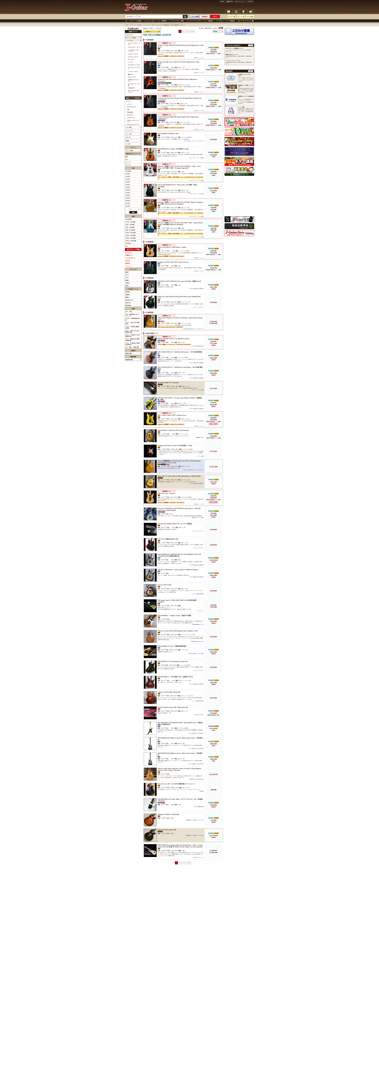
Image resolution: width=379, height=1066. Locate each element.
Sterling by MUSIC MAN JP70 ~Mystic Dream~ (173, 262)
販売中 (127, 272)
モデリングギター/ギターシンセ (133, 91)
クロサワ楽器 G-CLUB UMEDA (196, 733)
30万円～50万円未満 (130, 238)
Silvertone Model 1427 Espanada (168, 382)
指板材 (127, 140)
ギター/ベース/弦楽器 (136, 25)
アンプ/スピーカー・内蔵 (133, 84)
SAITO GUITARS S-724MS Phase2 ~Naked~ (172, 247)
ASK (126, 246)
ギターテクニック (239, 1)
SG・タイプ (131, 59)
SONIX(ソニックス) (199, 57)
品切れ (127, 285)
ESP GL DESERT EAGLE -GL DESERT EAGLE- (174, 339)
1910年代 (127, 176)
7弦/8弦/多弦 (130, 112)
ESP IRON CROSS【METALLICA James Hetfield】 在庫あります (179, 281)
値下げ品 (127, 260)
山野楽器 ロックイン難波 (197, 517)
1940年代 (127, 184)
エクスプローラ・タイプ (134, 64)
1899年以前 (128, 171)
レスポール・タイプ (133, 56)
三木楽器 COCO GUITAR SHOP (196, 779)
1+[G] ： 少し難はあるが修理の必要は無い (132, 343)
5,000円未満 (128, 219)
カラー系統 (128, 127)
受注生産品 (128, 305)
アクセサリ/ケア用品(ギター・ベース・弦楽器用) (272, 21)
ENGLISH (250, 1)
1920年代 (127, 179)
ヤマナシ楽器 (200, 456)
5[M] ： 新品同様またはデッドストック (132, 315)
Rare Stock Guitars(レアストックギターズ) (193, 328)
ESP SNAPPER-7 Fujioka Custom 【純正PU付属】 (175, 615)
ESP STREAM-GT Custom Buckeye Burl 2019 (173, 661)
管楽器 (331, 21)
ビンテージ (128, 162)
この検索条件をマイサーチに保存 (152, 31)
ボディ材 (128, 137)
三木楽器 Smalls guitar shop (197, 641)
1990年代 (127, 198)
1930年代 (127, 181)
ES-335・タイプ (132, 77)
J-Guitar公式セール (130, 257)
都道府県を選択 (129, 359)
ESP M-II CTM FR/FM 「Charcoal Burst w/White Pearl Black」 (178, 569)
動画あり (127, 297)
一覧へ (250, 45)
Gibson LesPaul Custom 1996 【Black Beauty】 (173, 707)
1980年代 (127, 195)
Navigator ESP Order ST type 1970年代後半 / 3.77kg (175, 445)
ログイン (251, 15)
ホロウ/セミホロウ (131, 106)
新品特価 (127, 263)
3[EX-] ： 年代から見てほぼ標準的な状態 (132, 331)
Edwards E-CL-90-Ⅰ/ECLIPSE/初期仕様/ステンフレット (176, 784)
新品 (126, 156)
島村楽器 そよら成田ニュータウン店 (195, 820)
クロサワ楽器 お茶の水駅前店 (196, 288)
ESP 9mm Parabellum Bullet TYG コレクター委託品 (175, 524)
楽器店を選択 (128, 353)
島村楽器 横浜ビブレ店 (198, 624)
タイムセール (128, 252)
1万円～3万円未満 (129, 224)
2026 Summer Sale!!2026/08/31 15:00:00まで (170, 327)
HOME (222, 1)
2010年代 (127, 203)
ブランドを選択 (129, 150)
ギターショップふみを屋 (198, 389)
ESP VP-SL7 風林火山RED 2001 (168, 539)
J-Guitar (136, 13)
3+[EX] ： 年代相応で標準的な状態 (132, 327)
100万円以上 (128, 243)
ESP (145, 35)
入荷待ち (127, 283)
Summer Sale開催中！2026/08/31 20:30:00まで (171, 56)
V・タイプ (130, 62)
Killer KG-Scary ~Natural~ (166, 493)
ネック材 (128, 144)
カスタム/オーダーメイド (133, 124)
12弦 (128, 109)
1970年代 (127, 192)
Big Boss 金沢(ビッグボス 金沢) (196, 653)
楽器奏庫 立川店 (200, 437)
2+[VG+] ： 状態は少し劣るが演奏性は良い (132, 335)
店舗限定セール (129, 255)
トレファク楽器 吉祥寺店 (197, 593)
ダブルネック (130, 115)
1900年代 (127, 173)
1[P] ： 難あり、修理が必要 (132, 347)
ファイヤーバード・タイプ (134, 68)
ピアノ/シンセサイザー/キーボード (316, 21)
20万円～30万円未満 (130, 235)
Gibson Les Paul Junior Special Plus (169, 692)
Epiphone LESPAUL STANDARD (168, 814)
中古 (126, 159)
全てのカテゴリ (129, 34)
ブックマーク (236, 15)
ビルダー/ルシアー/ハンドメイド (133, 121)
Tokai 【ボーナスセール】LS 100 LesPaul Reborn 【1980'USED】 (179, 476)
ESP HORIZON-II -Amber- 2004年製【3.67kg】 (173, 149)
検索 (133, 212)
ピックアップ (129, 130)
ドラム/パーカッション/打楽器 (296, 21)
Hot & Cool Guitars (199, 714)
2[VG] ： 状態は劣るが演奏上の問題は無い (132, 339)
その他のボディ (132, 88)
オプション (128, 101)
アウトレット (128, 266)
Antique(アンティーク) (198, 857)
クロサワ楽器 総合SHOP (198, 346)
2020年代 (127, 206)
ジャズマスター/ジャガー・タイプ (133, 50)
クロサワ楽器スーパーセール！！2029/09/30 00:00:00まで (174, 344)
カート (228, 15)
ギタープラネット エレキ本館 (196, 157)
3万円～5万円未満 (129, 227)
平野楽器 (201, 791)
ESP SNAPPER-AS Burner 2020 (168, 133)
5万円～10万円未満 (130, 230)
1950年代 (127, 187)
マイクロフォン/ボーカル (353, 21)
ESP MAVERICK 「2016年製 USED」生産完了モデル (175, 677)
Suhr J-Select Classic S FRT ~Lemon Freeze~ (172, 415)
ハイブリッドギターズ (198, 307)
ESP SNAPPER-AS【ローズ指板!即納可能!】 (172, 646)
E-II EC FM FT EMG (165, 585)
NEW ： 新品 (128, 311)
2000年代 (127, 200)
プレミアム (128, 164)
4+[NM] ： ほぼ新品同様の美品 (132, 319)
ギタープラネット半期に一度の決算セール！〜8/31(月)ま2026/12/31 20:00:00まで (180, 178)
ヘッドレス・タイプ (133, 71)
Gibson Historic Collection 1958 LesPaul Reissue (173, 430)
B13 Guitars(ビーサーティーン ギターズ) (194, 140)
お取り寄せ (128, 302)
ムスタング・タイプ (133, 54)
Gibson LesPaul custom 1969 (167, 830)
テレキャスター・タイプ (134, 47)
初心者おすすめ (129, 300)
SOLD (126, 277)
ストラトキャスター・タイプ (134, 44)
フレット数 (128, 134)
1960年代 (127, 190)
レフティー (129, 104)
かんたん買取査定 (243, 15)
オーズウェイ (200, 610)
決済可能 (127, 292)
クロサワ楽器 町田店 (199, 806)
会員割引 (127, 294)
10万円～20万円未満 (130, 232)
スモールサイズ (131, 117)
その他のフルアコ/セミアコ (133, 80)
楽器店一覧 (230, 1)
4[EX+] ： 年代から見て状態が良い (132, 323)
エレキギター (147, 25)
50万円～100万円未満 (130, 240)
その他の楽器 (339, 21)
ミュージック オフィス (198, 531)
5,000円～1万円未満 (130, 222)
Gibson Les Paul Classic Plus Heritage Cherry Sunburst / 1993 (178, 631)
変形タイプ (130, 74)
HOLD (127, 274)
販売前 (127, 280)
